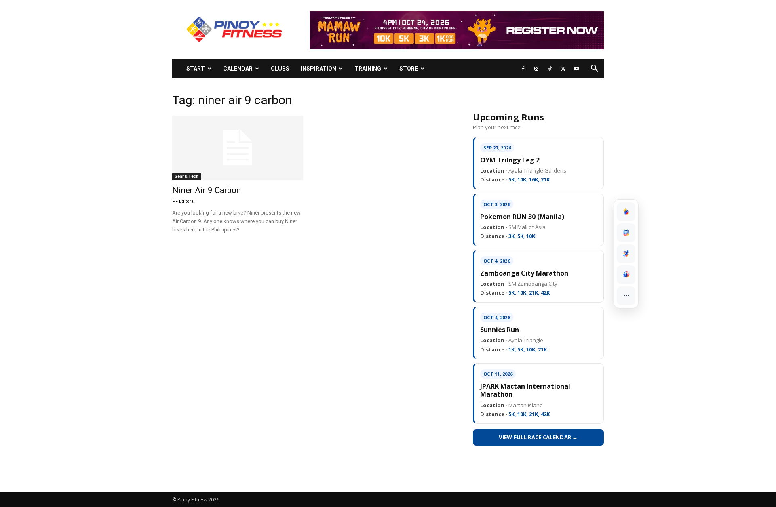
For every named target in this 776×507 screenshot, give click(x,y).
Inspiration (318, 68)
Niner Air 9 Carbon (206, 190)
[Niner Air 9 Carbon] (237, 148)
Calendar (238, 68)
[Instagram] (536, 68)
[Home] (626, 211)
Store (408, 68)
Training (367, 68)
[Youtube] (576, 68)
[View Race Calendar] (626, 232)
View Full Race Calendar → (538, 437)
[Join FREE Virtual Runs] (626, 253)
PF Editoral (183, 201)
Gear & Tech (186, 176)
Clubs (280, 68)
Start (195, 68)
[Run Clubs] (626, 274)
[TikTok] (550, 68)
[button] (594, 69)
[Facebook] (523, 68)
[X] (563, 68)
